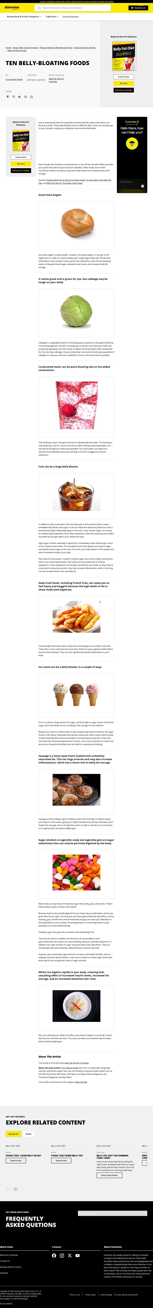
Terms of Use (74, 1295)
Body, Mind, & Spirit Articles (25, 48)
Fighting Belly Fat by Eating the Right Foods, (66, 180)
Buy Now (123, 83)
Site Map (4, 1273)
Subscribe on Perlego (123, 90)
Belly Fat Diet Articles (17, 50)
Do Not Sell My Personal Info (126, 1295)
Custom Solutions (70, 16)
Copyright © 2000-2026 (9, 1291)
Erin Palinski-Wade (14, 79)
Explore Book (123, 77)
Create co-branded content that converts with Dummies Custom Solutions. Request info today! (76, 1)
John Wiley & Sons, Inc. (29, 1291)
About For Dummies (9, 1255)
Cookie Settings (106, 1295)
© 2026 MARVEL (6, 1304)
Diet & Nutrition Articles (85, 48)
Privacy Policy (90, 1295)
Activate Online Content (10, 1267)
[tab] (13, 1134)
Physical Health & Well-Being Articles (56, 48)
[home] (12, 8)
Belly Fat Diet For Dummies (56, 80)
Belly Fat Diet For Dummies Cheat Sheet (64, 183)
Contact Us (5, 1261)
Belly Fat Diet (81, 1082)
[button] (24, 17)
